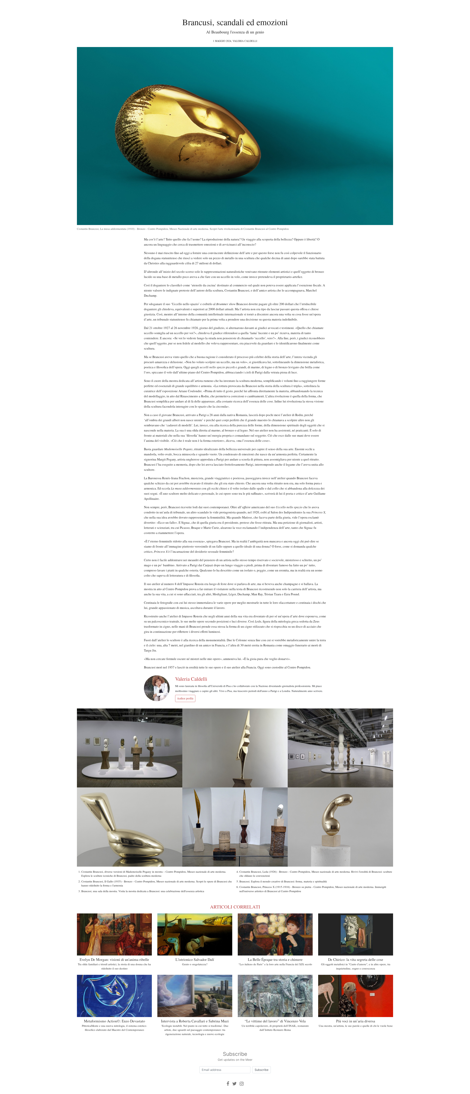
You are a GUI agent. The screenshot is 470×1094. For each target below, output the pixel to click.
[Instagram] (241, 1083)
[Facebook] (228, 1083)
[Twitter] (234, 1083)
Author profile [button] (185, 698)
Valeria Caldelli (245, 41)
